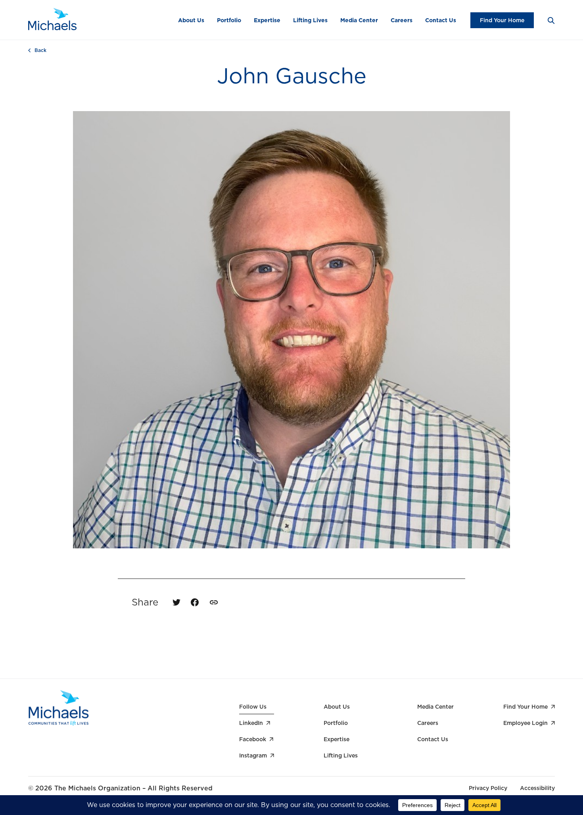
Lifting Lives (310, 20)
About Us (191, 20)
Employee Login (525, 723)
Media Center (359, 20)
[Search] (551, 20)
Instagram (253, 755)
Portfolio (229, 20)
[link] (214, 602)
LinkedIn (251, 723)
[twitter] (176, 602)
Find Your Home (502, 20)
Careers (401, 20)
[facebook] (195, 602)
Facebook (252, 739)
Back (40, 50)
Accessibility (537, 788)
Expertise (267, 20)
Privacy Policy (488, 788)
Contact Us (440, 20)
